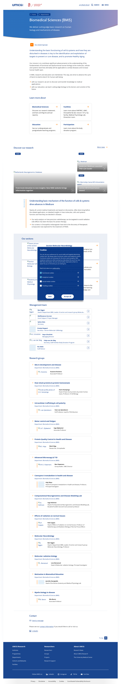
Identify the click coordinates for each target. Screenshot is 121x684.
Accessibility (52, 681)
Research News (78, 650)
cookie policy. (56, 268)
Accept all (67, 296)
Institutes (15, 650)
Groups (46, 654)
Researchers (48, 650)
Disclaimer (42, 681)
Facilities (15, 664)
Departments (16, 657)
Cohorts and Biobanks (19, 661)
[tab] (78, 273)
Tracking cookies (47, 286)
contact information (47, 627)
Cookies (61, 681)
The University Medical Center (83, 657)
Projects (46, 657)
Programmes (16, 654)
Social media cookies (48, 281)
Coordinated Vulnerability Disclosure (78, 681)
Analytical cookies (47, 277)
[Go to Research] (17, 5)
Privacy (33, 681)
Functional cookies (48, 273)
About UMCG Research (81, 654)
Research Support (50, 661)
